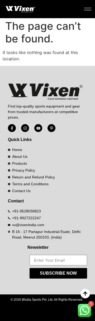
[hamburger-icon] (88, 9)
